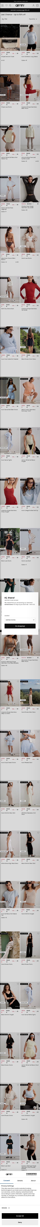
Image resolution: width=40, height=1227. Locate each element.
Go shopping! (20, 626)
